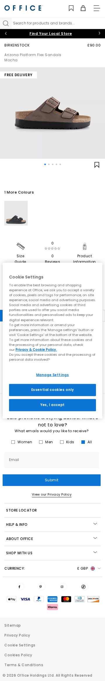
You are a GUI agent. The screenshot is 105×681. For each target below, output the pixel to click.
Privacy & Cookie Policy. (36, 349)
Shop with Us (19, 552)
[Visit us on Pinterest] (42, 586)
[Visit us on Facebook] (20, 586)
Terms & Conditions (23, 664)
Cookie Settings (20, 645)
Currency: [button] (46, 568)
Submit (52, 480)
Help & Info (17, 524)
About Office (19, 538)
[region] (52, 340)
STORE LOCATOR (21, 510)
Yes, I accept (52, 405)
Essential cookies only (52, 389)
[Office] (23, 8)
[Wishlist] (68, 8)
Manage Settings (52, 375)
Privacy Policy (17, 635)
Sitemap (12, 625)
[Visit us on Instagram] (63, 586)
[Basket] (79, 8)
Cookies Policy (18, 655)
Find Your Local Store (50, 33)
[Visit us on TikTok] (84, 586)
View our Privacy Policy (52, 494)
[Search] (6, 23)
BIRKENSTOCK (17, 45)
